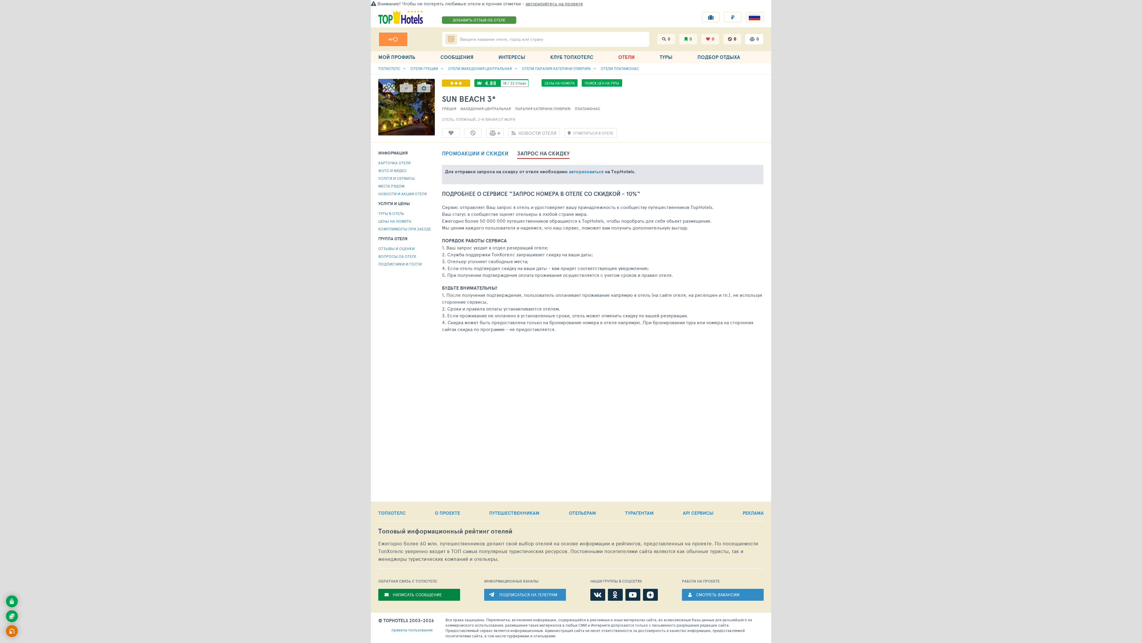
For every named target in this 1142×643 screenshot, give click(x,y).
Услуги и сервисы (396, 178)
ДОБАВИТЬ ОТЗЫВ (479, 20)
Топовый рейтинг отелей (445, 531)
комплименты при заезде (404, 229)
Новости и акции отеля (402, 193)
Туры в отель (391, 213)
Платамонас (587, 109)
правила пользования (412, 630)
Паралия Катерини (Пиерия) (543, 109)
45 (406, 88)
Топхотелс (389, 68)
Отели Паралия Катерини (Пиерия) (556, 68)
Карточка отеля (394, 163)
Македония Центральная (485, 109)
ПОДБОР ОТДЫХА (718, 57)
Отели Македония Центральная (480, 68)
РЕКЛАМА (753, 513)
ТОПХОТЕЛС (392, 513)
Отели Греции (424, 68)
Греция (449, 109)
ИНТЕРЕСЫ (511, 57)
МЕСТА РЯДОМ (391, 186)
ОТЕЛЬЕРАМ (582, 513)
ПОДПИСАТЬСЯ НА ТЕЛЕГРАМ (528, 594)
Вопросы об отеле (397, 256)
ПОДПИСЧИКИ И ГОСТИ (400, 264)
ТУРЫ (666, 57)
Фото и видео (392, 170)
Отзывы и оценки (396, 248)
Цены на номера (394, 221)
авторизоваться (586, 171)
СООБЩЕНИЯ (456, 57)
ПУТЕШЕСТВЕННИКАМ (514, 513)
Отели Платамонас (620, 68)
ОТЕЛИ (626, 57)
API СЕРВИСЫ (698, 513)
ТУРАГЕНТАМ (639, 513)
